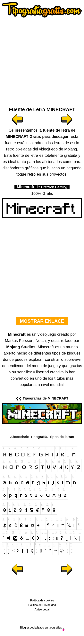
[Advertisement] (42, 61)
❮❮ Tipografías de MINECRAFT (42, 398)
